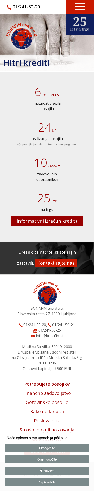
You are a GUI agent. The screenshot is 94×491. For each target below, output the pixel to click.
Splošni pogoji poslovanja (47, 430)
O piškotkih (47, 482)
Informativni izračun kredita (47, 221)
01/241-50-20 (26, 7)
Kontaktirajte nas (56, 263)
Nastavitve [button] (47, 470)
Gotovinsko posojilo (47, 402)
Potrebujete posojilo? (47, 384)
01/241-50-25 (49, 330)
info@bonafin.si (49, 335)
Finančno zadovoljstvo (47, 393)
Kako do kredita (47, 411)
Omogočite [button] (47, 448)
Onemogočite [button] (47, 459)
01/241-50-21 (63, 324)
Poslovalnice (47, 420)
